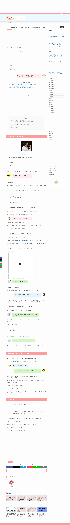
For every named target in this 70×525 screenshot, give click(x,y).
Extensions (52, 139)
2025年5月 (51, 98)
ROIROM (51, 145)
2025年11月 (52, 86)
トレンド (51, 156)
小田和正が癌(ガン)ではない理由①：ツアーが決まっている (23, 121)
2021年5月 (51, 127)
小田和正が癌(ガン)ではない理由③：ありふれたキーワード (23, 124)
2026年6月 (51, 82)
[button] (9, 467)
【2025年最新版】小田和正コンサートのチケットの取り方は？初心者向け (23, 84)
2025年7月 (51, 94)
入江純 (11, 301)
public (51, 143)
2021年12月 (52, 120)
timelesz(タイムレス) (53, 147)
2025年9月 (51, 90)
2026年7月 (51, 80)
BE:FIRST (51, 133)
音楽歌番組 (52, 174)
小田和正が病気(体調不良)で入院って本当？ (20, 125)
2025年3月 (51, 102)
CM (50, 135)
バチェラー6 (52, 158)
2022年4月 (51, 116)
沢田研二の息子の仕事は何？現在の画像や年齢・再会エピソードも (22, 86)
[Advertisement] (28, 6)
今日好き (51, 164)
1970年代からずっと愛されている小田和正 (15, 51)
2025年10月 (52, 88)
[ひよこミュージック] (15, 18)
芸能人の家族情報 (53, 170)
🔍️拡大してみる (26, 95)
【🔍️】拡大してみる (27, 154)
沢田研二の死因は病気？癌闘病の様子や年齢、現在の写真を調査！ (22, 87)
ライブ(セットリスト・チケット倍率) (55, 160)
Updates (51, 149)
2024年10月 (52, 112)
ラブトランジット (53, 162)
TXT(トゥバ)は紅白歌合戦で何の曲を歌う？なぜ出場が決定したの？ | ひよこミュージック (56, 69)
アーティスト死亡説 (53, 151)
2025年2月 (51, 104)
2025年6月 (51, 96)
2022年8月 (51, 114)
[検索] (63, 13)
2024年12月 (52, 108)
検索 (62, 27)
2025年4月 (51, 100)
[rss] (61, 13)
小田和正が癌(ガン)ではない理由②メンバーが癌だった (22, 122)
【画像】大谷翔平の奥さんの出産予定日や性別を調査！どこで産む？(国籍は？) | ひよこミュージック (56, 55)
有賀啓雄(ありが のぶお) (28, 240)
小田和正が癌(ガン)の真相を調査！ (18, 120)
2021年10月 (52, 122)
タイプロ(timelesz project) (54, 154)
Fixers (51, 141)
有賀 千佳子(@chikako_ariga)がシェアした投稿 (20, 278)
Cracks (51, 137)
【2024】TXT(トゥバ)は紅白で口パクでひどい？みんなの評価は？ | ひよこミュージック (56, 74)
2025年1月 (51, 106)
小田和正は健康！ (15, 127)
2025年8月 (51, 92)
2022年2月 (51, 118)
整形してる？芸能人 (53, 168)
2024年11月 (52, 110)
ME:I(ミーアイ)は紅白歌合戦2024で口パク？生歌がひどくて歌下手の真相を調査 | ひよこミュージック (56, 65)
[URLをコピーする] (43, 467)
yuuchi (11, 486)
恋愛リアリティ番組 (53, 166)
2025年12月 (52, 84)
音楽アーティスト (10, 29)
